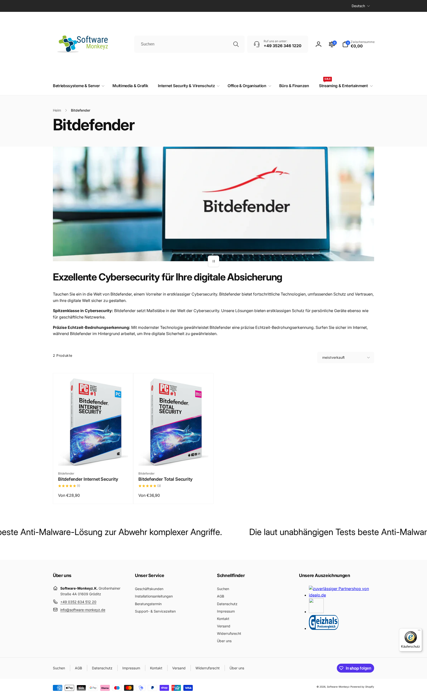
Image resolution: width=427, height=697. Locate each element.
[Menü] (419, 631)
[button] (358, 44)
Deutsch (358, 6)
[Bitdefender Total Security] (173, 456)
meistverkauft (333, 357)
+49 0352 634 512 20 (78, 602)
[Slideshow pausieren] (213, 261)
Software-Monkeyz (338, 686)
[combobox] (189, 44)
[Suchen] (236, 44)
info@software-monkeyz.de (82, 610)
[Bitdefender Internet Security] (93, 456)
